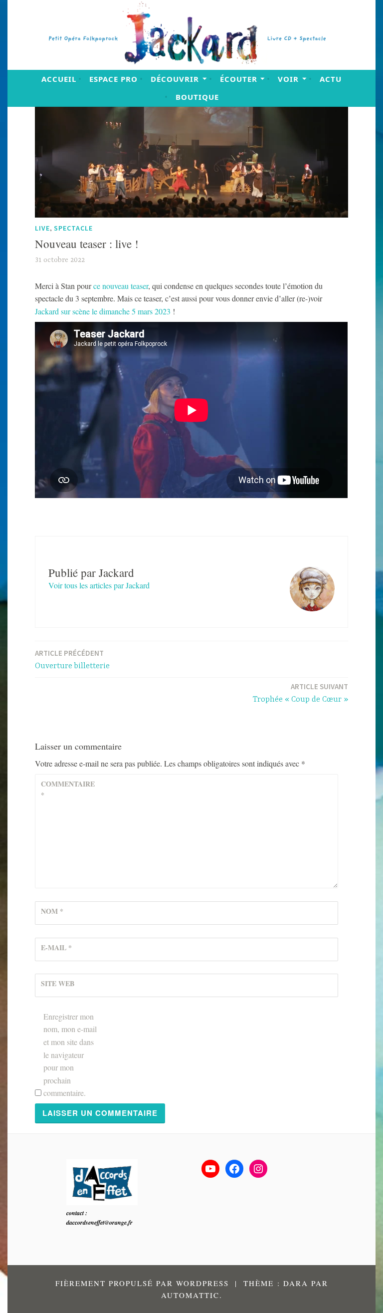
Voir (288, 79)
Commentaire (65, 789)
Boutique (197, 97)
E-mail (56, 947)
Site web (57, 983)
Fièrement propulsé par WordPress (142, 1283)
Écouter (238, 79)
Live (42, 228)
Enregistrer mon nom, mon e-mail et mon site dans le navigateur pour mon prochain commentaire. (70, 1054)
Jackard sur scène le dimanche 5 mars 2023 (103, 311)
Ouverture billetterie (72, 659)
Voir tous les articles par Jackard (99, 585)
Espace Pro (113, 79)
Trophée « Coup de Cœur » (300, 693)
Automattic (190, 1295)
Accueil (58, 79)
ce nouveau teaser (120, 285)
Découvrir (175, 79)
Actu (331, 79)
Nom (52, 911)
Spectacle (73, 228)
